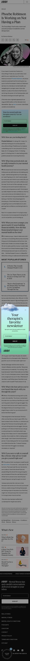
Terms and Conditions (17, 347)
